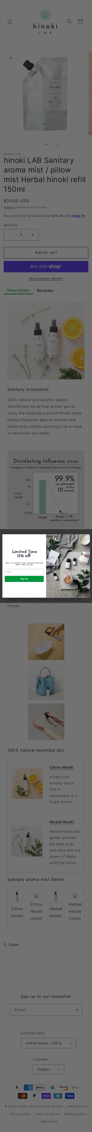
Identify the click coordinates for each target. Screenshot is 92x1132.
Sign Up (24, 579)
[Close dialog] (87, 537)
